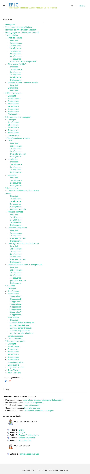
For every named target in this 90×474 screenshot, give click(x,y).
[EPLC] (45, 6)
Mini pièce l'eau (25, 441)
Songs (21, 430)
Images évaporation (27, 438)
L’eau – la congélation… (34, 403)
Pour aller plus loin (32, 408)
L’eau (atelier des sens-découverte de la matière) (43, 400)
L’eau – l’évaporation (32, 405)
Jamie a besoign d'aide (29, 454)
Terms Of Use (47, 470)
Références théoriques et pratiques (39, 411)
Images (22, 432)
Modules (7, 19)
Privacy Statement (60, 470)
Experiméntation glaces (29, 435)
